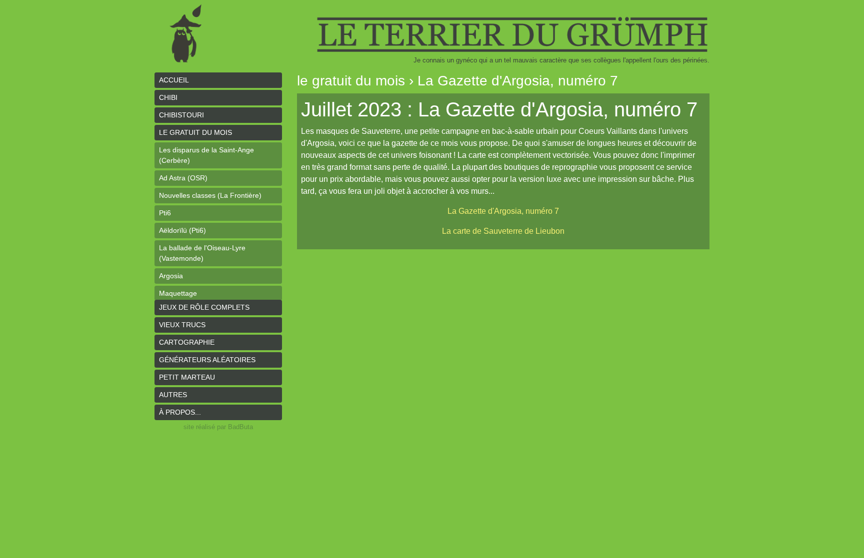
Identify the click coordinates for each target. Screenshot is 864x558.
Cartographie (186, 342)
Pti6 (165, 213)
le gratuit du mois (195, 132)
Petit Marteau (187, 377)
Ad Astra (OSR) (183, 178)
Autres (173, 395)
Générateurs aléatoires (207, 360)
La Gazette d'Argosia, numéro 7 (503, 211)
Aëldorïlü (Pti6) (182, 230)
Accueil (174, 80)
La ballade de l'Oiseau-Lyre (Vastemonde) (202, 253)
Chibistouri (181, 115)
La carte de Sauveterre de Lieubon (503, 231)
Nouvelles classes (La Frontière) (210, 195)
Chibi (168, 97)
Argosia (171, 276)
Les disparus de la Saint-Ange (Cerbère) (206, 155)
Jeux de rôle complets (204, 307)
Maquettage (178, 293)
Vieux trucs (182, 325)
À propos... (180, 412)
